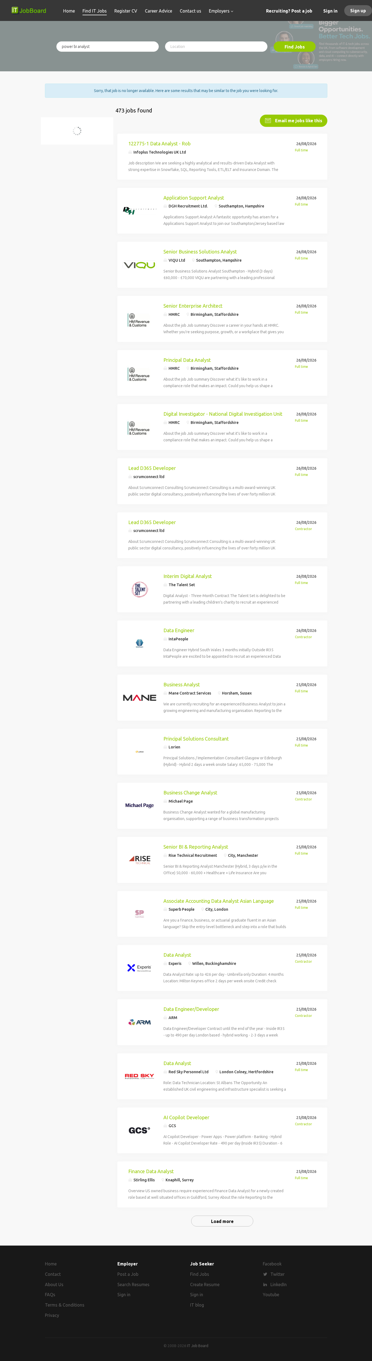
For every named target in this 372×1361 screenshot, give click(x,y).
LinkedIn (278, 1284)
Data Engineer (178, 630)
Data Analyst (177, 955)
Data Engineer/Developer (191, 1009)
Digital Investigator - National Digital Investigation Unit (222, 414)
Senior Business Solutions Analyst (200, 251)
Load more (222, 1221)
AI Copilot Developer (186, 1117)
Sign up (358, 10)
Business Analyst (181, 684)
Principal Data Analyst (187, 360)
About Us (54, 1284)
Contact (53, 1274)
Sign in (330, 10)
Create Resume (204, 1284)
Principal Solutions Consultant (196, 738)
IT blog (197, 1304)
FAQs (50, 1294)
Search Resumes (133, 1284)
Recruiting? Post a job (289, 10)
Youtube (271, 1294)
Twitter (277, 1274)
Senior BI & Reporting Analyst (195, 846)
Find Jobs (295, 46)
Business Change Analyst (190, 792)
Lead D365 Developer (152, 468)
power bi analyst (69, 134)
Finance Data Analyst (151, 1171)
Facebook (272, 1263)
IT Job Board (197, 1346)
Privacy (52, 1315)
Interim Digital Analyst (187, 576)
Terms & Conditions (64, 1304)
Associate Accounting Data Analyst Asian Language (218, 901)
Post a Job (127, 1274)
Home (51, 1263)
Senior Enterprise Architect (192, 305)
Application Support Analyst (193, 197)
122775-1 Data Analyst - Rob (159, 143)
